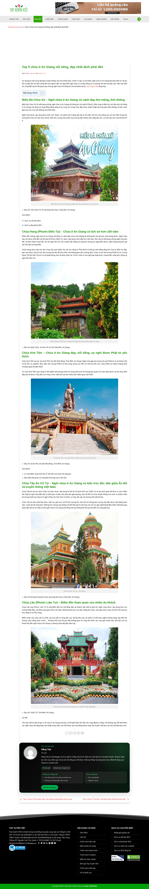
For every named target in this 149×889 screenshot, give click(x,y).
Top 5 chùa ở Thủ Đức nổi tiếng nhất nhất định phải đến (104, 799)
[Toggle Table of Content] (41, 93)
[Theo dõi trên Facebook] (39, 843)
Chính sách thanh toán (88, 850)
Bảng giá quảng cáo (122, 833)
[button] (139, 19)
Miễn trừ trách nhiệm (88, 859)
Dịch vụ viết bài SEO (122, 837)
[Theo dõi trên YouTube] (55, 843)
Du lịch (38, 19)
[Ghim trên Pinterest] (78, 733)
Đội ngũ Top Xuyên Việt (89, 864)
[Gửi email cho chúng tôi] (44, 843)
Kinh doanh (101, 19)
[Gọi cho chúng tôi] (47, 843)
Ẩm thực (26, 19)
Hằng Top (42, 73)
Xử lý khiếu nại (86, 873)
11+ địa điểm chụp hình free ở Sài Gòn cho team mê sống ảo (47, 474)
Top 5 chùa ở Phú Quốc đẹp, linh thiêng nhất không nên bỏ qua (47, 799)
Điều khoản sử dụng (88, 846)
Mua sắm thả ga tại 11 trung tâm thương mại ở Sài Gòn (45, 478)
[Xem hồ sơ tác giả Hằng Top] (30, 753)
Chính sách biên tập (87, 868)
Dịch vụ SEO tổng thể (122, 850)
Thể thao (76, 19)
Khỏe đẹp (49, 19)
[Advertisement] (74, 46)
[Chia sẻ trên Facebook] (67, 733)
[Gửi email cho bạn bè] (74, 733)
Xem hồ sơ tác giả (49, 787)
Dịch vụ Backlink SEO (122, 842)
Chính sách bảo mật (87, 842)
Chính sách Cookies (88, 855)
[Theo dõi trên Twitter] (41, 843)
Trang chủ (14, 19)
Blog (126, 19)
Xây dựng (115, 19)
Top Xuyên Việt (92, 86)
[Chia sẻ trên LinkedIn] (82, 733)
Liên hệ (83, 837)
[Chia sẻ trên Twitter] (70, 733)
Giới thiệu (84, 833)
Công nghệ (63, 19)
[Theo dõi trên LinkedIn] (52, 843)
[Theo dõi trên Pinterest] (49, 843)
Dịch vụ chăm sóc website (124, 846)
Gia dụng (88, 19)
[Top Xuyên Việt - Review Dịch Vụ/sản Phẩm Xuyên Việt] (19, 8)
